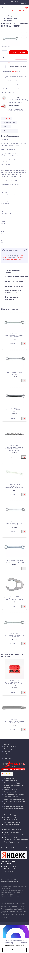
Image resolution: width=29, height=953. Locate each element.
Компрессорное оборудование (13, 792)
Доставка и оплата (10, 746)
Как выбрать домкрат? (11, 837)
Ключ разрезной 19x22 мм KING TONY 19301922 (14, 636)
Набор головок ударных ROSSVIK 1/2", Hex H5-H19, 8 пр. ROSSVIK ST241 (14, 684)
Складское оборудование (12, 824)
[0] (21, 11)
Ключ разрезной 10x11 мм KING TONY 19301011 (14, 336)
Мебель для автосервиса (12, 822)
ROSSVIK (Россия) (14, 680)
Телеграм (21, 257)
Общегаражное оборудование (13, 806)
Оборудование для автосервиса (9, 881)
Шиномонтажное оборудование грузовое (14, 786)
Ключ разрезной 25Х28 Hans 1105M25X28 (14, 373)
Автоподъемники (9, 778)
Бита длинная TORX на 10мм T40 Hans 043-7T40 (14, 722)
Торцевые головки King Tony (13, 74)
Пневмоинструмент (10, 817)
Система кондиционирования (13, 804)
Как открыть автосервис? (12, 832)
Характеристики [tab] (9, 122)
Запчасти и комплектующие (13, 829)
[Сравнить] (8, 343)
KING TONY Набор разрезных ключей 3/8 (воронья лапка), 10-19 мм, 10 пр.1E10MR (14, 448)
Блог (5, 753)
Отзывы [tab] (6, 127)
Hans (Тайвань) (14, 371)
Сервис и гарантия (10, 749)
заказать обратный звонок (13, 259)
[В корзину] (23, 343)
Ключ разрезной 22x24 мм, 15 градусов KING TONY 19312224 (14, 561)
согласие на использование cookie (14, 945)
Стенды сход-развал (10, 780)
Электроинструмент (10, 820)
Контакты (23, 3)
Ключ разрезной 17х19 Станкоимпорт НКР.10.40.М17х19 (14, 486)
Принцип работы (6, 46)
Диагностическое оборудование (14, 808)
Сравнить (12, 343)
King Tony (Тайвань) (14, 333)
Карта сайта (8, 758)
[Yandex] (14, 855)
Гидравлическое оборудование (14, 794)
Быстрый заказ (21, 58)
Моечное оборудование (11, 827)
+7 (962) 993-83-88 (12, 866)
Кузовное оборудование (11, 796)
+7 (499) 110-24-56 (13, 2)
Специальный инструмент (12, 811)
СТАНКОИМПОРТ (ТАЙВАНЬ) (14, 484)
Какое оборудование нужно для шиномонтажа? (14, 843)
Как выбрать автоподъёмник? (13, 835)
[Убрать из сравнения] (9, 343)
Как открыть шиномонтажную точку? (16, 839)
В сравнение (23, 63)
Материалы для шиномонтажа (13, 789)
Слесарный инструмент (11, 815)
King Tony (14, 71)
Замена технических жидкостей (14, 799)
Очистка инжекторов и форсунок (14, 801)
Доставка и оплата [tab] (10, 131)
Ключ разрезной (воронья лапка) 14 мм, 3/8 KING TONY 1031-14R (14, 598)
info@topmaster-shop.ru (11, 861)
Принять (14, 950)
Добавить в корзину (18, 52)
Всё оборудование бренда (12, 80)
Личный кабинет (9, 756)
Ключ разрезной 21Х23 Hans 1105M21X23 (14, 410)
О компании (7, 744)
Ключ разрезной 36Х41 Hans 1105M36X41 (14, 524)
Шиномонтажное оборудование (14, 783)
